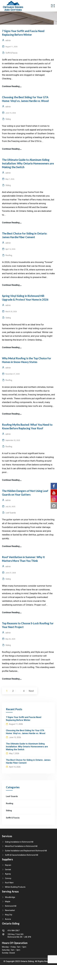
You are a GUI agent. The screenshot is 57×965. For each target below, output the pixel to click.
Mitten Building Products (15, 887)
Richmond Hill (10, 906)
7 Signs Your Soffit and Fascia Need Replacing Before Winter (23, 718)
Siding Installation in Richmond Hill (19, 842)
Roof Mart (9, 883)
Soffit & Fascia (11, 53)
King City (8, 915)
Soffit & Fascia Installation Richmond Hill (21, 855)
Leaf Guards (11, 513)
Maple (7, 901)
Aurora (8, 919)
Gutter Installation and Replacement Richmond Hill (26, 851)
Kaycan (8, 865)
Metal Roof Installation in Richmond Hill (21, 846)
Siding (8, 119)
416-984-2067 (13, 930)
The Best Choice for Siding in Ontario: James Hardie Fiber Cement (28, 761)
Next (31, 691)
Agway (8, 874)
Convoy (8, 878)
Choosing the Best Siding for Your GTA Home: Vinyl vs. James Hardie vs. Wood (25, 732)
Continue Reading (11, 86)
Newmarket (10, 910)
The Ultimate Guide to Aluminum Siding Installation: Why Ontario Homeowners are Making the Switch (28, 163)
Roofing (9, 255)
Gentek (8, 869)
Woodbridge (10, 897)
